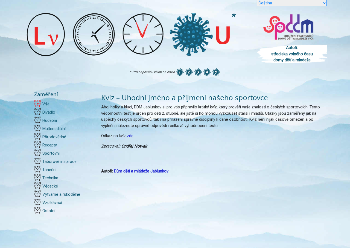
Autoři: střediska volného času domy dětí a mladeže (292, 53)
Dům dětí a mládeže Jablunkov (141, 171)
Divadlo (48, 112)
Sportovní (51, 153)
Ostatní (48, 210)
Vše (45, 104)
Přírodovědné (54, 136)
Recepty (49, 145)
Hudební (49, 120)
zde (130, 135)
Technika (50, 177)
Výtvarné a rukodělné (61, 194)
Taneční (49, 169)
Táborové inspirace (59, 161)
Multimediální (54, 128)
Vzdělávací (52, 202)
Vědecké (50, 186)
